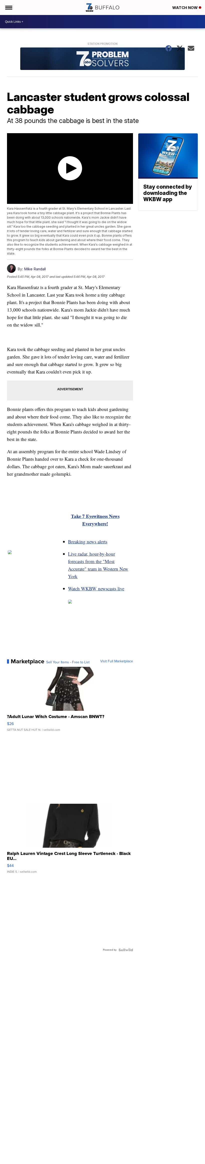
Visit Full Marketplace (116, 661)
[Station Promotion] (102, 59)
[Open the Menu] (8, 7)
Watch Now (185, 7)
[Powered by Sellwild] (125, 950)
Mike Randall (35, 269)
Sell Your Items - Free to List (68, 662)
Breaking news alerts (87, 541)
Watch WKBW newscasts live (96, 588)
